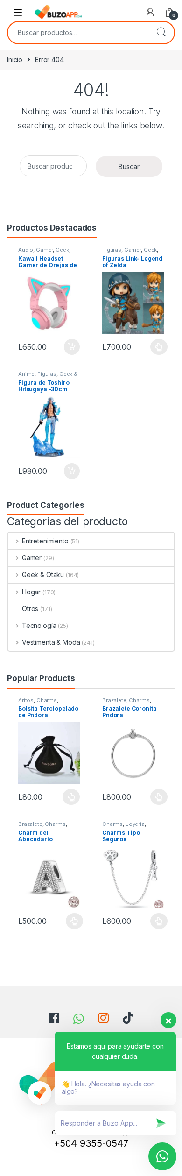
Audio (25, 249)
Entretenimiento (45, 541)
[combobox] (78, 32)
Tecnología (39, 625)
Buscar (161, 32)
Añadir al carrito (70, 347)
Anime (26, 374)
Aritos (26, 700)
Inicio (14, 59)
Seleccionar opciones (149, 347)
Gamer (44, 249)
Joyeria (135, 824)
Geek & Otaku (43, 574)
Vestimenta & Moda (51, 642)
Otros (30, 609)
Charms (46, 700)
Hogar (31, 592)
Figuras (111, 249)
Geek (62, 249)
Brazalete (114, 700)
